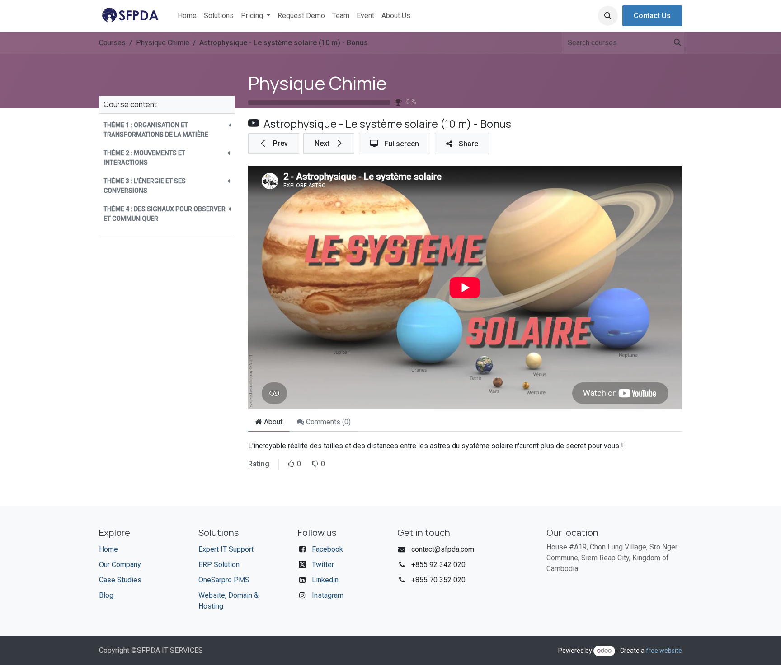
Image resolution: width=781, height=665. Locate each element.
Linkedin (325, 580)
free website (664, 650)
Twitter (323, 564)
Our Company (120, 564)
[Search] (673, 43)
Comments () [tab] (327, 422)
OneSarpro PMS (223, 580)
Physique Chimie (317, 82)
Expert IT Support (226, 549)
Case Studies (120, 580)
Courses (112, 42)
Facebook (327, 549)
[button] (608, 16)
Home (108, 549)
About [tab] (272, 422)
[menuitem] (187, 16)
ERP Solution (219, 564)
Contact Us (652, 15)
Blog (106, 595)
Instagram (327, 595)
